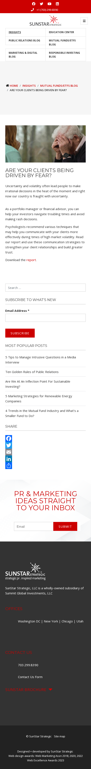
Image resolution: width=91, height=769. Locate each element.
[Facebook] (45, 438)
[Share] (45, 465)
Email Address (17, 311)
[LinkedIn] (45, 458)
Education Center (61, 32)
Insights (15, 32)
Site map (59, 736)
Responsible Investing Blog (64, 54)
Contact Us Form (30, 677)
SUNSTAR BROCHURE (25, 689)
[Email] (45, 452)
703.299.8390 (28, 665)
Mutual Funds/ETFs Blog (62, 42)
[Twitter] (45, 445)
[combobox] (45, 288)
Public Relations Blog (24, 40)
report (31, 260)
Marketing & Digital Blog (23, 54)
